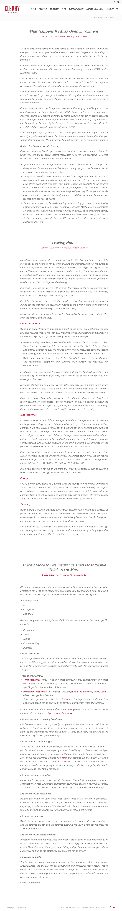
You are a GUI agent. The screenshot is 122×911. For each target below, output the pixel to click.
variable (102, 691)
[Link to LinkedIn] (118, 2)
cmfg (63, 757)
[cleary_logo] (11, 9)
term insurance (64, 699)
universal (87, 691)
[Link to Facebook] (114, 2)
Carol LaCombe (81, 36)
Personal (67, 248)
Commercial (64, 575)
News (68, 36)
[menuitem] (33, 9)
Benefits (61, 36)
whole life (77, 691)
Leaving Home (64, 242)
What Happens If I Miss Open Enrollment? (64, 31)
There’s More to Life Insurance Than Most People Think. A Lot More (64, 567)
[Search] (117, 9)
